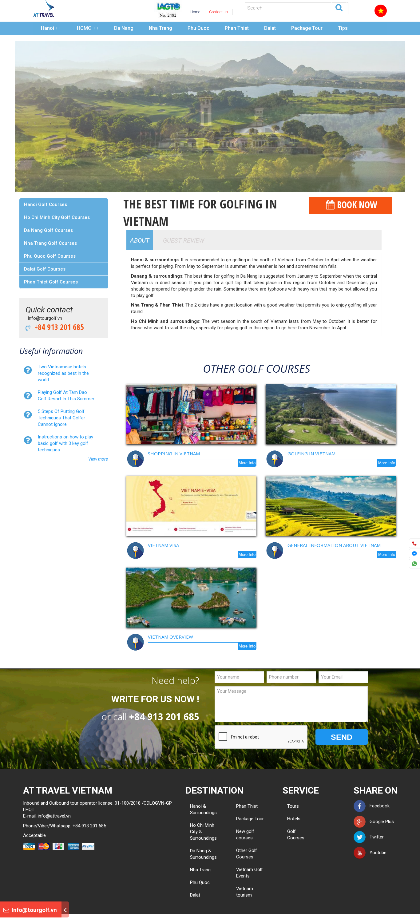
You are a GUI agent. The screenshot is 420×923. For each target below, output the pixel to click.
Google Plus (380, 821)
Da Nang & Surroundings (203, 854)
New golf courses (245, 835)
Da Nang (123, 28)
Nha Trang (160, 28)
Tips (343, 28)
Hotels (289, 819)
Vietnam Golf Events (249, 873)
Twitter (375, 837)
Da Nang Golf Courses (48, 230)
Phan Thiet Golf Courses (51, 282)
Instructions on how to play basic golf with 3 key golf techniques (65, 443)
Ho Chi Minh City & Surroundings (203, 831)
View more (98, 459)
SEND (341, 737)
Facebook (378, 806)
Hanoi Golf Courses (45, 204)
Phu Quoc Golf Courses (50, 256)
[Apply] (339, 7)
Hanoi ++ (51, 28)
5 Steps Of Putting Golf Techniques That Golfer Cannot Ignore (61, 418)
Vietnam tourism (244, 892)
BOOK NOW (356, 204)
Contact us (218, 12)
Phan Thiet (237, 28)
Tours (289, 806)
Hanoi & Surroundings (203, 809)
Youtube (376, 852)
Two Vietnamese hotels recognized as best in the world (63, 373)
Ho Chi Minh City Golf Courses (57, 217)
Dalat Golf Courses (44, 269)
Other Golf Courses (246, 854)
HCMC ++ (88, 28)
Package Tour (307, 28)
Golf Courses (289, 835)
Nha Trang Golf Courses (50, 243)
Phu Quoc (198, 28)
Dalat (270, 28)
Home (195, 12)
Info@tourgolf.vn (33, 909)
